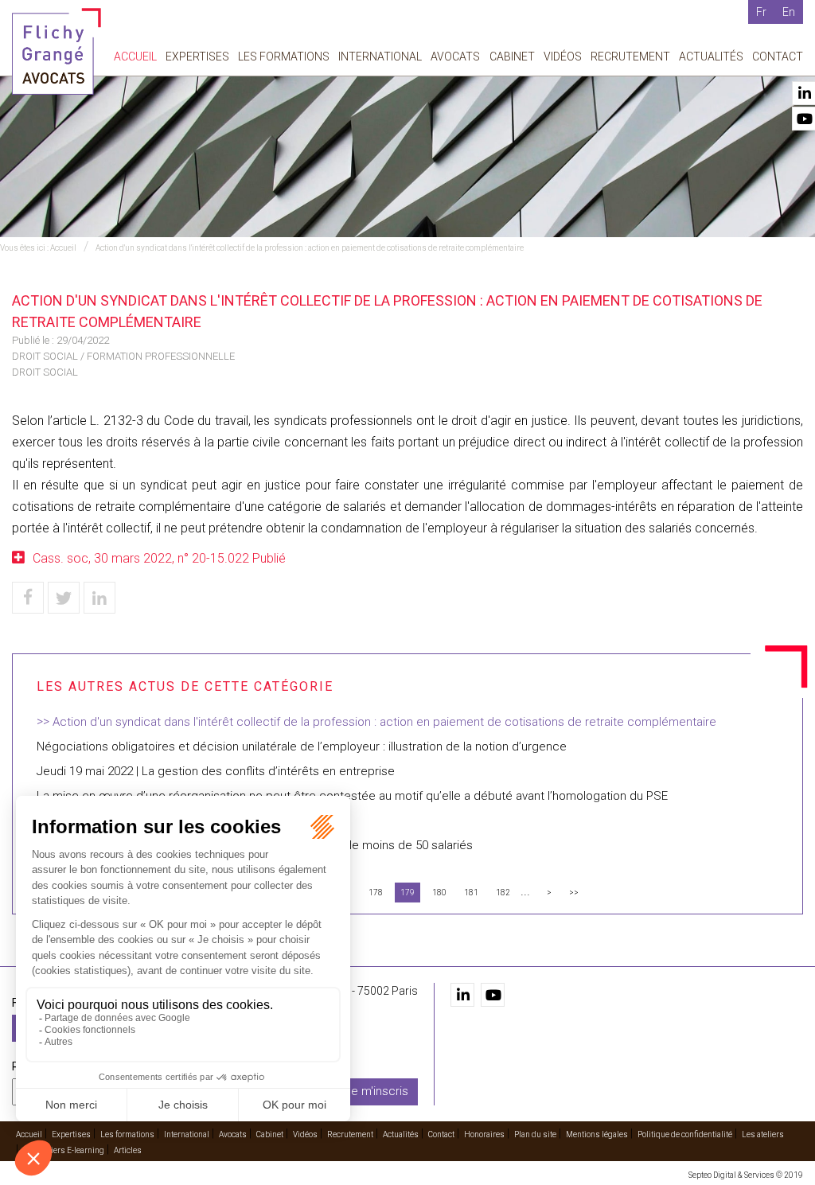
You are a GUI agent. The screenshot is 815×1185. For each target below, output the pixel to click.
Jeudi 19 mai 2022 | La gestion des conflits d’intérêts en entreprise (216, 771)
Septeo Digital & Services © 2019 (745, 1175)
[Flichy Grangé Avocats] (56, 50)
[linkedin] (462, 995)
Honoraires (484, 1134)
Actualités (711, 56)
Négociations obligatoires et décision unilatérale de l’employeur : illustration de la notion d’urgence (302, 746)
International (380, 56)
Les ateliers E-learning (63, 1150)
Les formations (284, 56)
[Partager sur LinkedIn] (99, 598)
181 (471, 892)
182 (503, 892)
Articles (128, 1150)
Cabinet (512, 56)
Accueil (135, 56)
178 (376, 892)
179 (407, 892)
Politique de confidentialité (685, 1134)
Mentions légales (597, 1134)
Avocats (455, 56)
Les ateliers (763, 1134)
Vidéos (563, 56)
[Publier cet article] (64, 598)
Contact (777, 56)
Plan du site (535, 1134)
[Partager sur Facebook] (28, 598)
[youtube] (493, 995)
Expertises (197, 56)
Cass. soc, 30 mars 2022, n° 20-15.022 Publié (159, 558)
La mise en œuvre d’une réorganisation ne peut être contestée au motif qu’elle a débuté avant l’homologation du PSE (352, 796)
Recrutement (630, 56)
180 (439, 892)
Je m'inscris (376, 1091)
